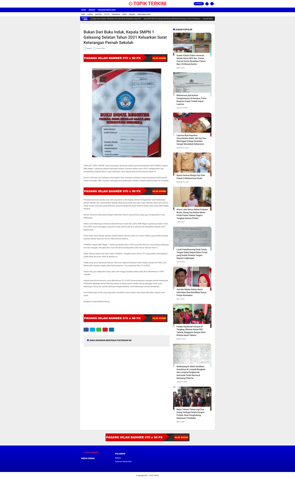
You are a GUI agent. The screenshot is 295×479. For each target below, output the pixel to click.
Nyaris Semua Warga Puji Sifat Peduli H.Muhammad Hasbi (191, 176)
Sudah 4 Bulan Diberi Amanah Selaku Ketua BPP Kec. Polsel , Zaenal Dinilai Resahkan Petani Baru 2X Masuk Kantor (191, 59)
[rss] (103, 463)
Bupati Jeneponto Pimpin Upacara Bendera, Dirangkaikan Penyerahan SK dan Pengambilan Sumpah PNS (97, 18)
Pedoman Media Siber (107, 10)
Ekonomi (132, 14)
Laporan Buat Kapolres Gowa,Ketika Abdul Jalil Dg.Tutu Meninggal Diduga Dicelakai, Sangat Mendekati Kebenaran (191, 139)
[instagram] (87, 4)
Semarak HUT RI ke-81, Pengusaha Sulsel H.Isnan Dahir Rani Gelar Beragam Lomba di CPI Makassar (157, 18)
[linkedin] (111, 330)
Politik (106, 14)
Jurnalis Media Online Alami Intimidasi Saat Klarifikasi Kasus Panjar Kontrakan (191, 292)
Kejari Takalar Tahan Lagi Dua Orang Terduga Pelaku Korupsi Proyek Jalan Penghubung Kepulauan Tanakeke (190, 413)
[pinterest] (105, 330)
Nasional (98, 14)
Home (83, 10)
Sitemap (198, 3)
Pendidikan (116, 14)
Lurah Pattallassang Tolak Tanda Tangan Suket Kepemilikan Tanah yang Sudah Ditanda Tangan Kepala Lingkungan (192, 253)
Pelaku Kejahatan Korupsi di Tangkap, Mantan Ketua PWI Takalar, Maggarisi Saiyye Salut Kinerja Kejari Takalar (191, 330)
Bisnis (124, 14)
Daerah (90, 14)
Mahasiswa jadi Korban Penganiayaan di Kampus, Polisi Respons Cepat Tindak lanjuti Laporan (191, 99)
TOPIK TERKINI (154, 475)
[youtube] (90, 4)
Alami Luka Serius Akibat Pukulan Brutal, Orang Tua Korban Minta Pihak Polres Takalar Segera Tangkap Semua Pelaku (192, 213)
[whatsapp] (98, 330)
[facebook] (80, 4)
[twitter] (84, 4)
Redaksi (92, 10)
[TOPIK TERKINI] (147, 6)
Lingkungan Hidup (144, 14)
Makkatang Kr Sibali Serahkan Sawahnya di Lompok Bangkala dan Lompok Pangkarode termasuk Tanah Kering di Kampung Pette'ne (191, 372)
